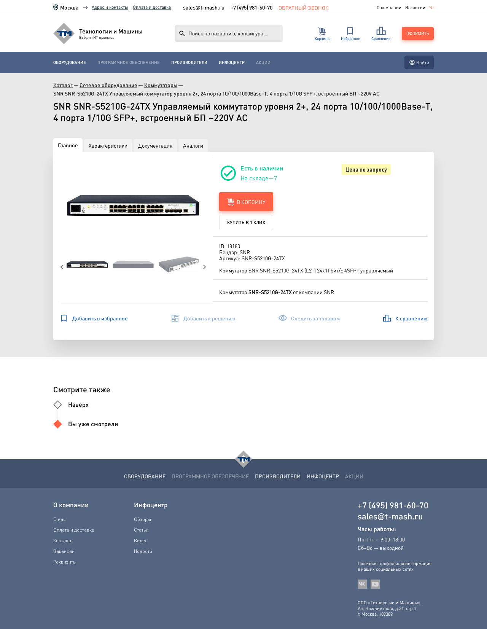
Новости (143, 551)
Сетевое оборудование (108, 85)
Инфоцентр (232, 62)
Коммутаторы (160, 85)
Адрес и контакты (110, 7)
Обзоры (142, 519)
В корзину (251, 201)
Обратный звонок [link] (304, 7)
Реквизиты (64, 562)
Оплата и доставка (152, 7)
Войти (422, 62)
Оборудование (69, 62)
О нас (59, 519)
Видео (141, 540)
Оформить (417, 33)
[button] (133, 205)
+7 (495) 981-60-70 (251, 7)
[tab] (68, 145)
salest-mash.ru (203, 7)
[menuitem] (69, 62)
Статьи (141, 530)
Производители (189, 62)
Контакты (63, 540)
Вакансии (415, 7)
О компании (389, 7)
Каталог (63, 85)
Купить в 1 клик (246, 222)
